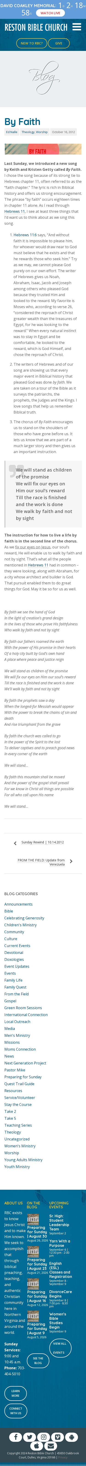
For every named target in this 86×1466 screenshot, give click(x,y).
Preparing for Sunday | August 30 (37, 1232)
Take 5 (10, 1118)
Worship (42, 132)
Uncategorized (17, 1139)
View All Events (59, 1348)
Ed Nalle (11, 132)
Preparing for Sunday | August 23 (37, 1264)
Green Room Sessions (23, 1007)
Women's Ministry (20, 1145)
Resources (13, 1090)
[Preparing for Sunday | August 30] (33, 1219)
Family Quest (15, 987)
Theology (28, 132)
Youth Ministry (17, 1166)
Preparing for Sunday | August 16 (37, 1296)
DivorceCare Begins (60, 1293)
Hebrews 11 (14, 211)
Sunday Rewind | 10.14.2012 (43, 842)
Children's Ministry (20, 924)
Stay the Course (18, 1104)
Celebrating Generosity (24, 918)
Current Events (17, 945)
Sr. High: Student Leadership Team (59, 1222)
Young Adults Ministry (23, 1159)
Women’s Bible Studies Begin (57, 1320)
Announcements (18, 904)
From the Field (16, 994)
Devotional (13, 952)
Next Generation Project (25, 1063)
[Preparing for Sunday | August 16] (33, 1283)
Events (10, 973)
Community (14, 931)
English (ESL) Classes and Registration (60, 1270)
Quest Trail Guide (19, 1083)
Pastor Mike (14, 1070)
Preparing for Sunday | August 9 (37, 1328)
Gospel (10, 1000)
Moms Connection (20, 1049)
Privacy (62, 1457)
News (9, 1056)
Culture (10, 938)
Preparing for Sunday (23, 1076)
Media (9, 1028)
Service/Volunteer (19, 1097)
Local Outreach (17, 1021)
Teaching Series (18, 1125)
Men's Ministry (17, 1035)
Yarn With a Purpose (59, 1243)
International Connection (26, 1014)
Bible (8, 911)
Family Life (13, 980)
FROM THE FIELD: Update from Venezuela (41, 862)
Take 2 (10, 1111)
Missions (12, 1042)
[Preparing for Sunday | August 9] (33, 1316)
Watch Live (50, 13)
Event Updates (16, 966)
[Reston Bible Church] (36, 26)
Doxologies (14, 959)
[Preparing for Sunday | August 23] (33, 1251)
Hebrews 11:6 (25, 234)
